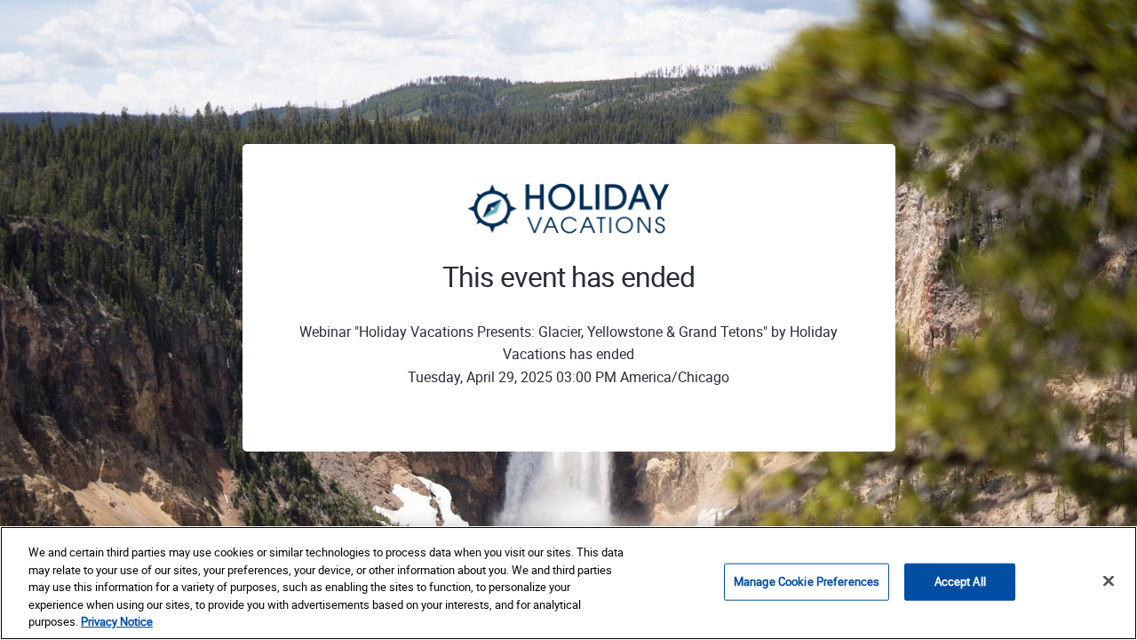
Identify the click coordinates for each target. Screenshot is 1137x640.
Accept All (960, 581)
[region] (568, 583)
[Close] (1108, 581)
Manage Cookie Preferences (806, 581)
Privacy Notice (117, 621)
